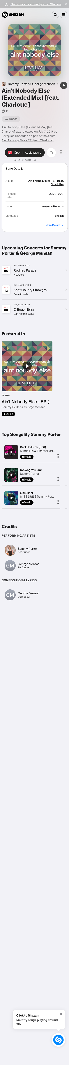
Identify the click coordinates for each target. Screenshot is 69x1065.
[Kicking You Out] (11, 475)
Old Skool (26, 493)
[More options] (61, 152)
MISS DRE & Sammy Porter (38, 496)
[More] (58, 456)
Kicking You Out (31, 470)
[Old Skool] (11, 497)
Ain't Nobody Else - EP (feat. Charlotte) (27, 140)
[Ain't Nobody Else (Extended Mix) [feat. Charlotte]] (63, 85)
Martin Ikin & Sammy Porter (38, 451)
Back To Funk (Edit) (33, 447)
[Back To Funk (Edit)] (11, 452)
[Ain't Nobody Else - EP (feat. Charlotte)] (27, 378)
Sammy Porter (29, 473)
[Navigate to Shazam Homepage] (13, 15)
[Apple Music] (8, 414)
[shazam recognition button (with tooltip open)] (59, 1040)
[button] (66, 3)
